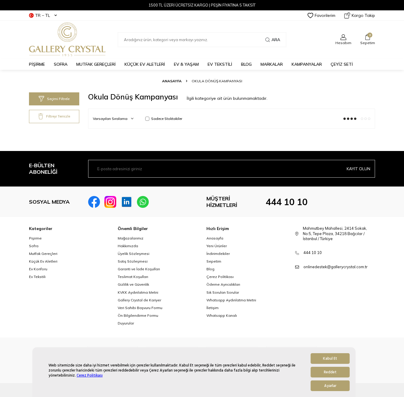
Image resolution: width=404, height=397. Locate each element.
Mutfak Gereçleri (43, 253)
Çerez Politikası (90, 375)
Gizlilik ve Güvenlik (133, 284)
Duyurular (126, 323)
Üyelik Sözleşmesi (133, 253)
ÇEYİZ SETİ (342, 64)
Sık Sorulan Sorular (222, 292)
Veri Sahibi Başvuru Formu (140, 308)
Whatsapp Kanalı (221, 315)
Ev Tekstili (37, 276)
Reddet (330, 372)
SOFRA (60, 64)
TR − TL (42, 15)
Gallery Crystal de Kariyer (139, 300)
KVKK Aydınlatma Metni (138, 292)
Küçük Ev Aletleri (43, 261)
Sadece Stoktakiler (166, 118)
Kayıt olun (358, 168)
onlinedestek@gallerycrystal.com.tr (335, 266)
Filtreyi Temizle (58, 116)
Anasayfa (172, 81)
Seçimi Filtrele (58, 99)
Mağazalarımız (130, 238)
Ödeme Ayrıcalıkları (223, 284)
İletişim (212, 308)
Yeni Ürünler (216, 246)
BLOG (246, 64)
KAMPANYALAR (307, 64)
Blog (210, 269)
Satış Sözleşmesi (133, 261)
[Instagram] (110, 202)
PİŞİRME (37, 64)
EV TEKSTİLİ (220, 64)
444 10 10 (287, 202)
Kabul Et (330, 358)
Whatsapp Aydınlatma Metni (231, 300)
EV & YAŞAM (186, 64)
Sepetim (213, 261)
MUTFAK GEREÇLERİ (96, 64)
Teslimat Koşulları (133, 276)
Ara (276, 39)
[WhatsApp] (143, 202)
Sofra (33, 246)
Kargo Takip (363, 15)
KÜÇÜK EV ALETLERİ (145, 64)
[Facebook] (94, 202)
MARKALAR (272, 64)
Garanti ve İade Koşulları (139, 269)
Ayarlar (330, 385)
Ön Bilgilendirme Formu (138, 315)
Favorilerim (325, 15)
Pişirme (35, 238)
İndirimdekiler (218, 253)
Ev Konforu (38, 269)
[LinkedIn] (126, 202)
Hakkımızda (128, 246)
